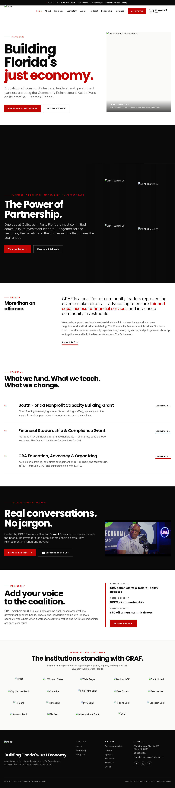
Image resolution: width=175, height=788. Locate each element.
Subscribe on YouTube (57, 553)
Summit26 (72, 11)
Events (83, 11)
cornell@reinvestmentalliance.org (149, 757)
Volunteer (109, 758)
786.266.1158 (140, 753)
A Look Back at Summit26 (21, 108)
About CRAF (68, 342)
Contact (120, 11)
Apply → (125, 3)
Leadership (107, 11)
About (48, 11)
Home (39, 11)
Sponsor (109, 754)
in (149, 764)
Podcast (94, 11)
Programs (59, 11)
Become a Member (56, 108)
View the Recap (16, 249)
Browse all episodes (18, 553)
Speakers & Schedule (48, 249)
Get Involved (137, 11)
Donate (108, 750)
